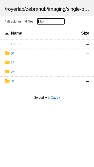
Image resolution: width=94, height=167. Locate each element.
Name (16, 33)
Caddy (55, 97)
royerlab (15, 9)
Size (85, 33)
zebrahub (36, 9)
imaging (56, 9)
